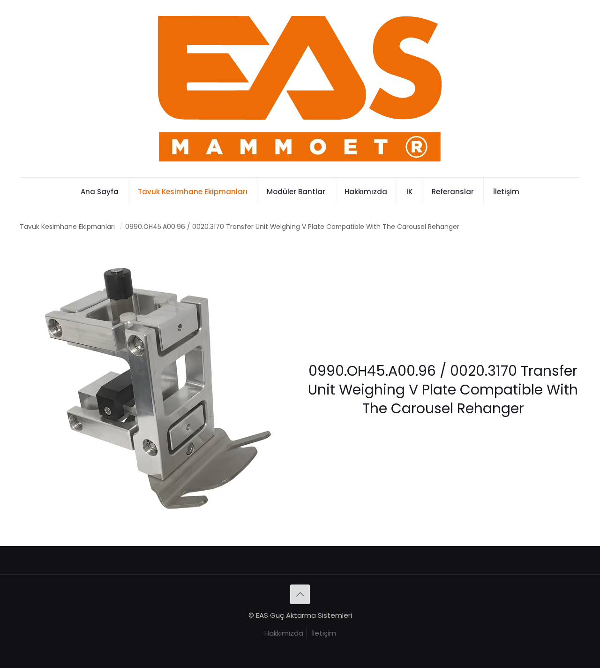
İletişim (323, 633)
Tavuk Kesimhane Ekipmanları (67, 226)
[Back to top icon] (300, 594)
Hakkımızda (283, 633)
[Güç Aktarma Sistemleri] (300, 88)
